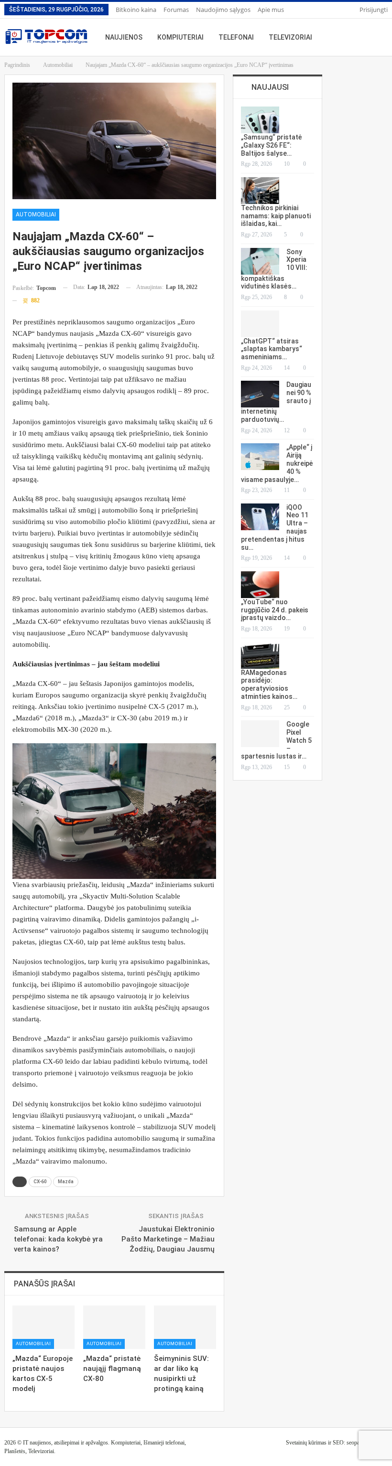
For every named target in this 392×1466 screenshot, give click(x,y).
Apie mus (271, 9)
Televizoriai (290, 37)
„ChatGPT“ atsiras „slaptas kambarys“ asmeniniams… (271, 349)
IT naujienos (37, 1442)
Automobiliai (36, 214)
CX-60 (40, 1181)
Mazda (66, 1181)
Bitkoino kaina (136, 9)
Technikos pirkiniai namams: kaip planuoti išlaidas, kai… (276, 216)
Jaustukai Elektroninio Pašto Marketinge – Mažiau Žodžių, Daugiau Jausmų (168, 1239)
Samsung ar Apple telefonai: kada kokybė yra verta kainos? (58, 1239)
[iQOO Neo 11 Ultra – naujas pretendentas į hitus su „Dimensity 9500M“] (260, 516)
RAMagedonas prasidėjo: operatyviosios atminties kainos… (269, 684)
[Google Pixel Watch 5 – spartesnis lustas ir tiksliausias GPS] (260, 733)
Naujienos (123, 37)
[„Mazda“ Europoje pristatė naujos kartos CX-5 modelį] (43, 1327)
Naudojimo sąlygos (223, 9)
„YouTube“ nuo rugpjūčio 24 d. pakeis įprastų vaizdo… (274, 610)
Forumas (176, 9)
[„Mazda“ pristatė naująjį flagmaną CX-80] (114, 1327)
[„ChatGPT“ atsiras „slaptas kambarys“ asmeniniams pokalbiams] (260, 323)
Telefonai (236, 37)
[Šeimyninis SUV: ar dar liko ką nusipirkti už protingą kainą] (185, 1327)
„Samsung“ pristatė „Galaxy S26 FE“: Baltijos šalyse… (271, 145)
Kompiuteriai (180, 37)
